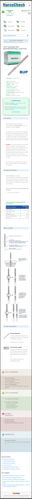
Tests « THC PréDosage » (11, 384)
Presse (23, 26)
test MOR (8, 157)
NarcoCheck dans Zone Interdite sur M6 (12, 477)
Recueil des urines (9, 419)
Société (22, 22)
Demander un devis (15, 360)
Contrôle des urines (9, 421)
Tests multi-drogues (9, 381)
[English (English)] (29, 3)
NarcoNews (11, 30)
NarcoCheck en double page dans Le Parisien (13, 475)
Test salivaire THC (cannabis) (12, 398)
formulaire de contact (14, 108)
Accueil (10, 22)
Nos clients (11, 26)
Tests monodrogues (9, 378)
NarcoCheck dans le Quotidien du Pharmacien (13, 479)
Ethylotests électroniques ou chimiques (14, 422)
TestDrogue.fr (9, 15)
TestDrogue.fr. (14, 104)
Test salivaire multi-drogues (11, 402)
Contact (22, 30)
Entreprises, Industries (10, 440)
